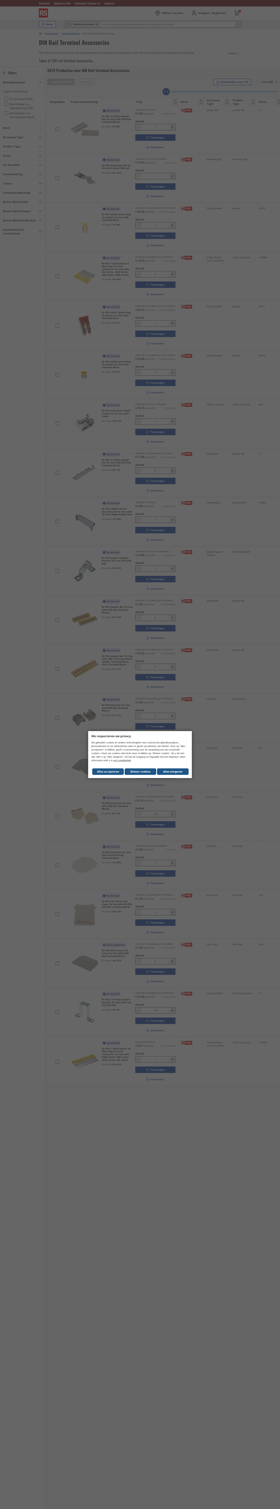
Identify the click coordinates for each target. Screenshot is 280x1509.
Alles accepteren (108, 771)
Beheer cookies (140, 771)
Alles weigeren (172, 771)
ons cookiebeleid (122, 760)
